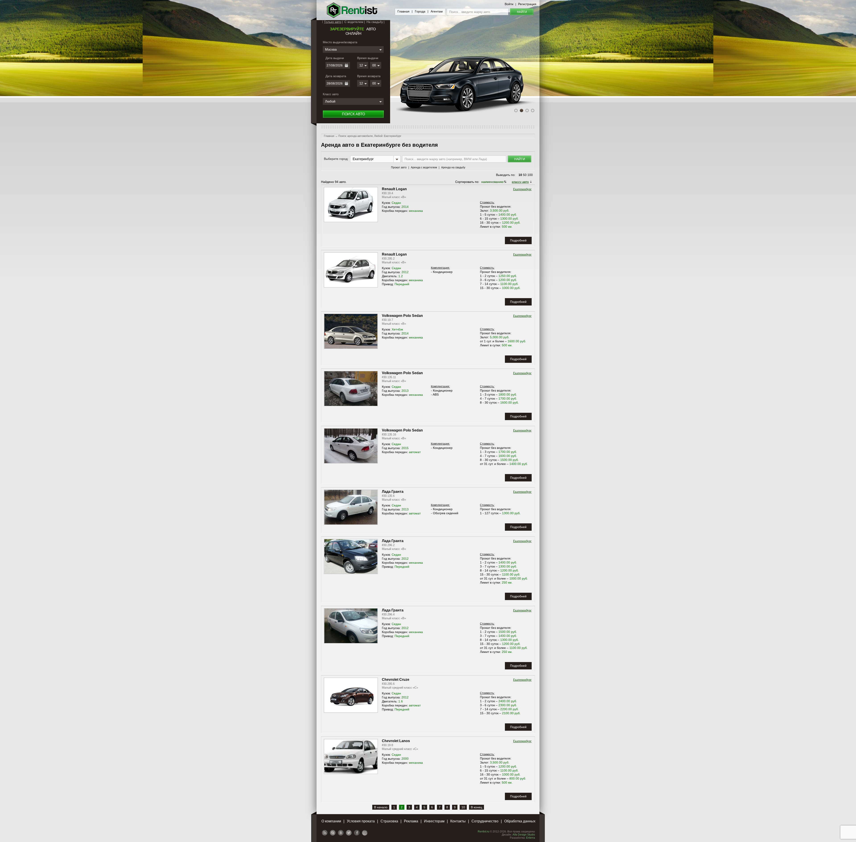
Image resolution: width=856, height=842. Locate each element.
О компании (331, 821)
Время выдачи (367, 58)
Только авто (332, 22)
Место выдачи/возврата (340, 42)
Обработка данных (519, 821)
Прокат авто (399, 167)
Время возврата (369, 76)
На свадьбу (374, 22)
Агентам (437, 11)
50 (525, 175)
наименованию (492, 182)
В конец (476, 807)
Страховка (389, 821)
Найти (522, 12)
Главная (403, 11)
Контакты (458, 821)
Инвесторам (434, 821)
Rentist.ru (483, 831)
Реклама (411, 821)
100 (530, 175)
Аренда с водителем (424, 167)
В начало (380, 807)
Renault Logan (394, 189)
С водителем (353, 22)
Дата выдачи (334, 58)
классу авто (520, 182)
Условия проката (361, 821)
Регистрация (527, 4)
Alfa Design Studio (523, 834)
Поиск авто (353, 114)
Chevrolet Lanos (396, 741)
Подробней (518, 240)
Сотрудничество (484, 821)
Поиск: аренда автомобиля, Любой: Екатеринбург (369, 136)
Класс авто (331, 94)
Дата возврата (335, 76)
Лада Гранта (392, 491)
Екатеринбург (522, 189)
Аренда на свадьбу (453, 167)
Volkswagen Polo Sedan (402, 316)
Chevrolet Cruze (395, 679)
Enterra (530, 837)
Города (420, 11)
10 (520, 175)
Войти (509, 4)
